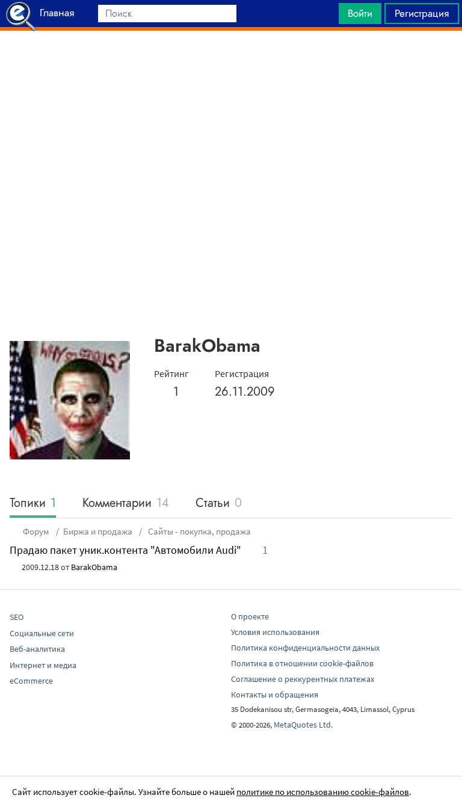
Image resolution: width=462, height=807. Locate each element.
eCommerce (31, 680)
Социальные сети (42, 633)
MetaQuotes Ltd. (303, 724)
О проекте (250, 616)
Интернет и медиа (43, 665)
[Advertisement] (231, 61)
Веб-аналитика (37, 648)
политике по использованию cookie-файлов (322, 791)
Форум (36, 531)
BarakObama (94, 567)
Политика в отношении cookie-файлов (302, 663)
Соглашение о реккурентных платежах (302, 679)
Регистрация (422, 13)
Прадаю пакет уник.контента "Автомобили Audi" (125, 550)
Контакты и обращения (274, 694)
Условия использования (275, 632)
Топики (33, 504)
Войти (360, 13)
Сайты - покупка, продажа (198, 531)
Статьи (219, 504)
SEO (16, 617)
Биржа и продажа (97, 531)
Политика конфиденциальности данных (305, 647)
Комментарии (125, 504)
